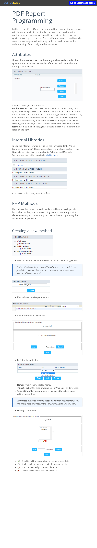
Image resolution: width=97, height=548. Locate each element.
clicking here (52, 155)
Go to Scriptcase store (82, 2)
